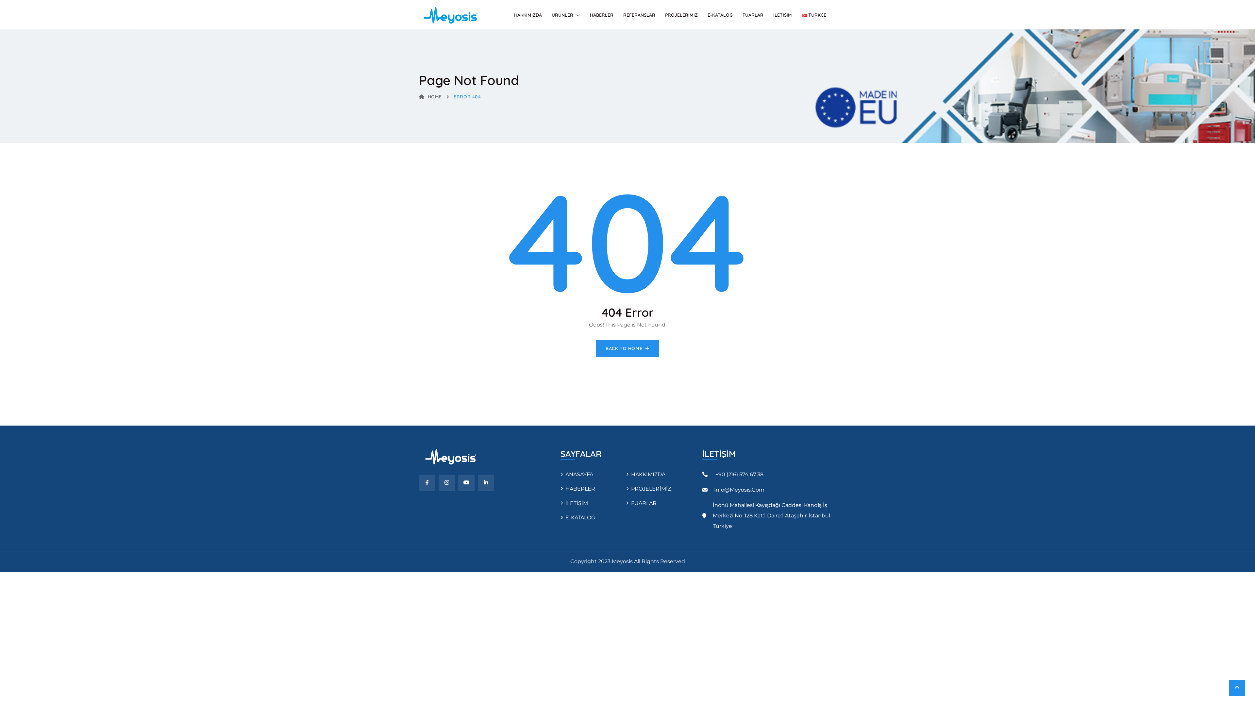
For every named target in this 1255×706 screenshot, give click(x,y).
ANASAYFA (579, 474)
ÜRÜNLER (562, 15)
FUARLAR (753, 15)
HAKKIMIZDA (528, 15)
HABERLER (601, 15)
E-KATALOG (720, 15)
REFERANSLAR (639, 15)
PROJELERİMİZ (681, 15)
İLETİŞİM (782, 15)
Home (435, 97)
